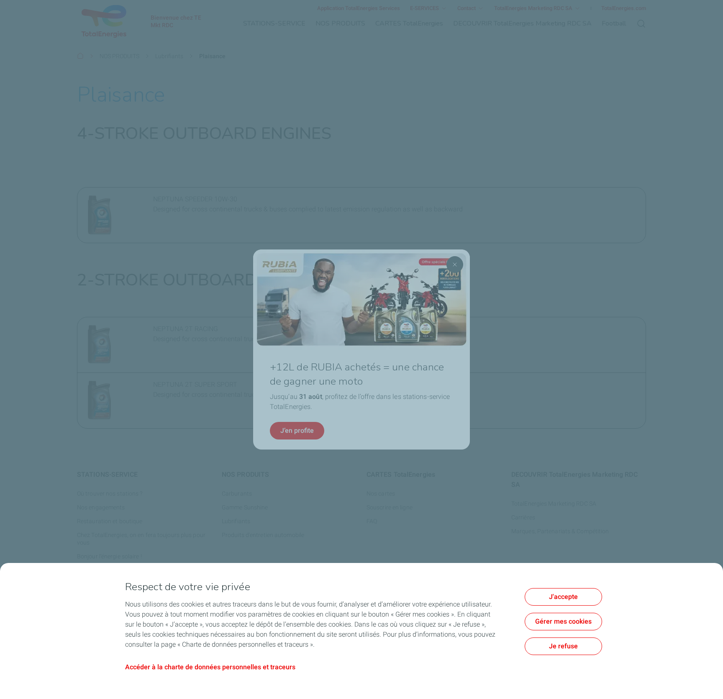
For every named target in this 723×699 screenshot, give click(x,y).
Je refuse (563, 646)
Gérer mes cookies (563, 621)
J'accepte (563, 597)
